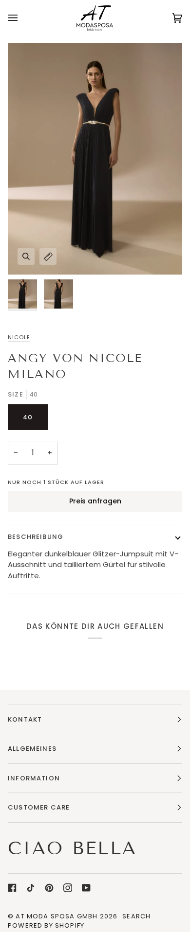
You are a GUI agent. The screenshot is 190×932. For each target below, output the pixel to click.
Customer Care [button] (39, 807)
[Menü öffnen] (22, 17)
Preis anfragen (95, 501)
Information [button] (34, 778)
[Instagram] (67, 887)
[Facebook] (12, 887)
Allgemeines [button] (32, 748)
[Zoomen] (26, 256)
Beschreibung (35, 536)
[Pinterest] (49, 887)
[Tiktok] (30, 887)
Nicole (19, 337)
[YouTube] (86, 887)
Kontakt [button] (25, 719)
